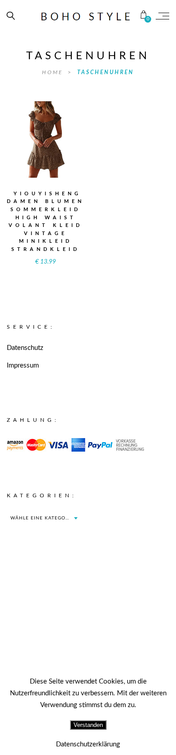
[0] (144, 15)
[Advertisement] (88, 640)
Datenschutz (25, 347)
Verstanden (88, 725)
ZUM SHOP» (45, 151)
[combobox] (44, 518)
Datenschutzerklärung (88, 744)
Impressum (23, 365)
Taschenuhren (105, 72)
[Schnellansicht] (65, 133)
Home (53, 72)
